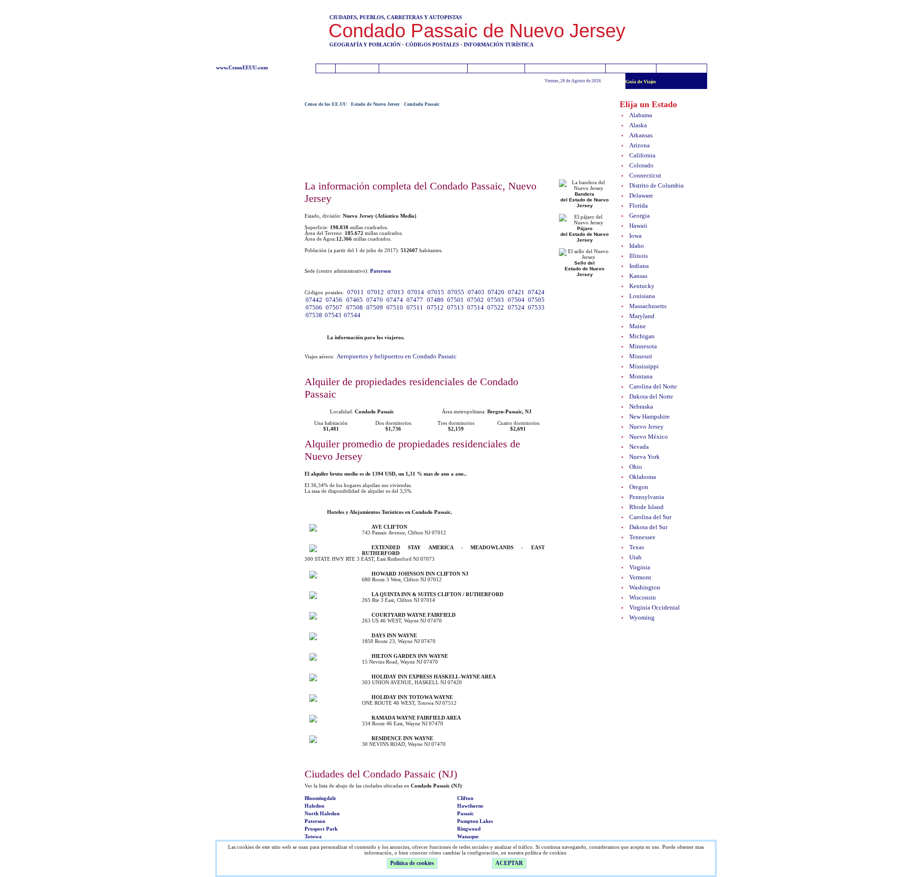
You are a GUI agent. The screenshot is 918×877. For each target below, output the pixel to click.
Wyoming (642, 617)
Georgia (639, 215)
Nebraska (641, 406)
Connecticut (645, 175)
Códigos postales (565, 68)
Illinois (638, 255)
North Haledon (322, 813)
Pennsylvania (646, 496)
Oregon (638, 486)
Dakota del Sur (648, 527)
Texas (636, 547)
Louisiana (642, 296)
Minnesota (643, 346)
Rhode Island (646, 507)
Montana (641, 376)
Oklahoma (642, 476)
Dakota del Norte (651, 396)
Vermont (640, 577)
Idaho (636, 245)
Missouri (640, 356)
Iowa (635, 235)
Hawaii (638, 225)
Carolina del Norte (653, 386)
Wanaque (468, 836)
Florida (638, 205)
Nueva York (644, 456)
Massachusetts (648, 306)
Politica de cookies (412, 863)
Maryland (642, 316)
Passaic (465, 813)
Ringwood (469, 829)
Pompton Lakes (475, 821)
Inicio (358, 68)
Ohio (635, 466)
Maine (637, 326)
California (642, 155)
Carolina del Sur (650, 517)
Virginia (639, 567)
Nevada (639, 446)
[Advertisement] (255, 245)
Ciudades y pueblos (422, 68)
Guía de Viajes (640, 81)
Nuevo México (648, 436)
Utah (635, 557)
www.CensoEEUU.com (242, 67)
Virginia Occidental (654, 607)
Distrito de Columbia (656, 185)
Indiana (639, 265)
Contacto (633, 68)
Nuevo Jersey (646, 426)
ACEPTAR (509, 863)
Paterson (315, 821)
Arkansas (641, 135)
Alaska (638, 125)
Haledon (314, 806)
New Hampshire (649, 416)
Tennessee (642, 537)
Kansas (638, 275)
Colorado (641, 165)
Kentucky (642, 285)
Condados (497, 68)
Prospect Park (321, 829)
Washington (644, 587)
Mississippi (644, 366)
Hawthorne (470, 806)
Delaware (641, 195)
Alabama (640, 115)
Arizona (639, 145)
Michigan (642, 336)
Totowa (313, 836)
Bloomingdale (320, 798)
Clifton (465, 798)
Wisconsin (642, 597)
